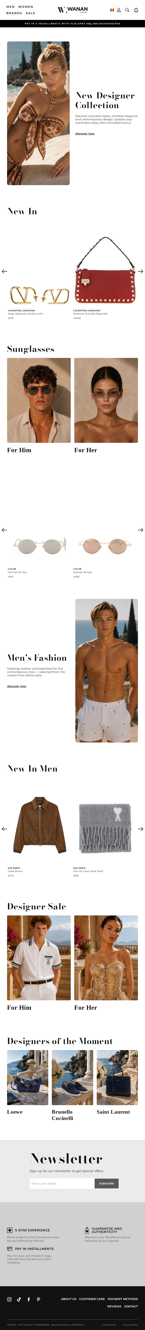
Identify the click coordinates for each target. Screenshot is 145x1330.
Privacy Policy (130, 1324)
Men (10, 6)
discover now (85, 133)
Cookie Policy (109, 1324)
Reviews (114, 1306)
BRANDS (14, 13)
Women (25, 6)
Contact (131, 1306)
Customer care (92, 1299)
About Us (68, 1299)
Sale (31, 13)
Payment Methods (123, 1299)
